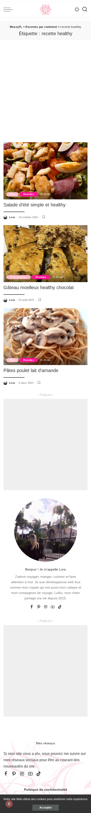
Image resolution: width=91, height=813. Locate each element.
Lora (12, 217)
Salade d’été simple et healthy (35, 204)
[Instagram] (45, 607)
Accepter (45, 807)
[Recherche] (85, 9)
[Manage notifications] (9, 804)
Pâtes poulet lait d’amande (31, 370)
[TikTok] (59, 607)
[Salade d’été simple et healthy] (46, 170)
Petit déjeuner (18, 277)
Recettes (28, 194)
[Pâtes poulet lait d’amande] (46, 336)
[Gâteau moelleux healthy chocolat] (46, 253)
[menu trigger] (9, 9)
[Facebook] (31, 607)
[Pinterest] (38, 607)
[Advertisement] (45, 88)
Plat (12, 194)
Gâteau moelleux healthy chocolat (39, 287)
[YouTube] (52, 607)
